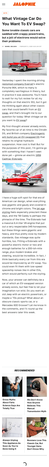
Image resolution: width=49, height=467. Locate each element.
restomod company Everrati (17, 84)
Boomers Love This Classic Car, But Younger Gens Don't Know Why (36, 444)
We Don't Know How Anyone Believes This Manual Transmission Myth (36, 406)
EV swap (21, 120)
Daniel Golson (11, 46)
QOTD (5, 13)
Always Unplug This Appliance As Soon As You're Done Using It (12, 444)
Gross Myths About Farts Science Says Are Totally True (11, 404)
